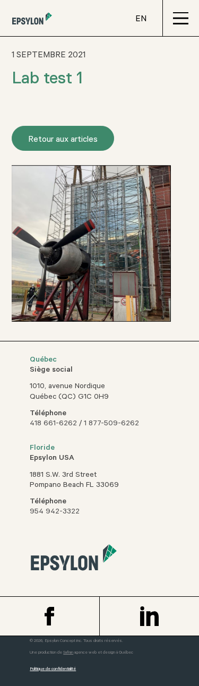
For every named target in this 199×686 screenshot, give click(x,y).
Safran (68, 652)
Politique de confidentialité (53, 669)
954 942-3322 (55, 512)
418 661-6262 (53, 424)
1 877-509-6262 (111, 424)
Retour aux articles (63, 140)
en (140, 19)
